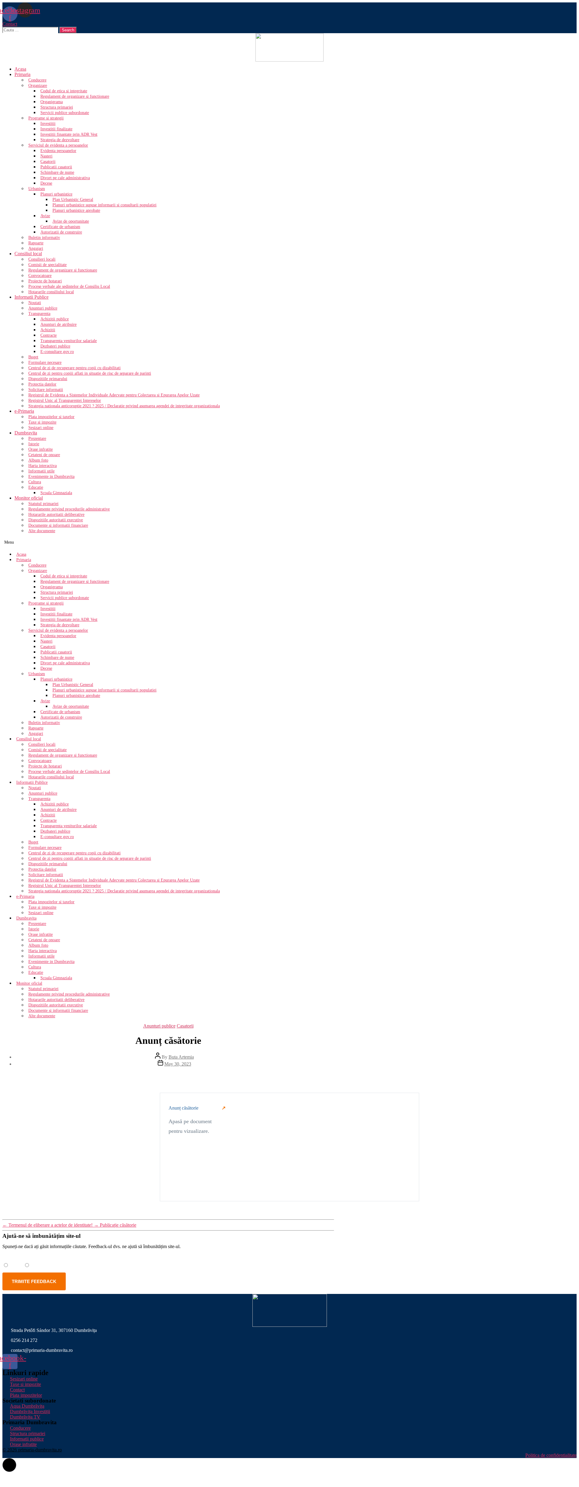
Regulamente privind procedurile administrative (69, 509)
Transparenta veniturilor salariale (68, 340)
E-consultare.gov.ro (57, 351)
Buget (33, 357)
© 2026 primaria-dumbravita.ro (32, 1449)
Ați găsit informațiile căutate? (36, 1256)
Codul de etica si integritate (63, 91)
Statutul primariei (43, 503)
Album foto (38, 460)
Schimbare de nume (57, 172)
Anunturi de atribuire (58, 324)
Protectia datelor (42, 384)
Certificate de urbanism (60, 226)
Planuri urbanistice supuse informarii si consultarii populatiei (104, 205)
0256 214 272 (24, 1340)
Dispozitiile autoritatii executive (55, 520)
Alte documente (41, 531)
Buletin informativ (44, 237)
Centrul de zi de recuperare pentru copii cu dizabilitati (74, 368)
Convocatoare (40, 275)
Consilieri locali (41, 259)
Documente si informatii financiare (58, 525)
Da (13, 1264)
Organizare (37, 85)
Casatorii (47, 161)
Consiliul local (28, 253)
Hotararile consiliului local (51, 292)
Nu (35, 1264)
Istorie (33, 444)
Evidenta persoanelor (58, 150)
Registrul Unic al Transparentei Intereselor (64, 400)
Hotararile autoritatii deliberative (56, 514)
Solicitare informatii (45, 389)
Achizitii (47, 330)
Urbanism (36, 188)
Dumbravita (25, 432)
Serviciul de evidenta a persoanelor (58, 145)
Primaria (22, 74)
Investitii (47, 123)
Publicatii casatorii (56, 167)
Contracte (48, 335)
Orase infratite (40, 449)
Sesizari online (40, 427)
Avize (45, 216)
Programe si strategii (46, 118)
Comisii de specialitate (47, 264)
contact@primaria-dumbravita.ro (42, 1350)
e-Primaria (24, 411)
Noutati (34, 302)
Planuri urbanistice (56, 194)
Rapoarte (35, 243)
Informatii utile (41, 471)
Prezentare (37, 438)
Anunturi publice (42, 308)
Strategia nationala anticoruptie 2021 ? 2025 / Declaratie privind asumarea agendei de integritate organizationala (124, 406)
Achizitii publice (54, 319)
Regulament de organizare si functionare (74, 96)
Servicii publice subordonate (64, 112)
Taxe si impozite (42, 422)
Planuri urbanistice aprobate (76, 210)
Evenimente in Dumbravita (51, 476)
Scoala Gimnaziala (56, 493)
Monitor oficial (28, 497)
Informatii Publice (31, 297)
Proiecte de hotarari (45, 281)
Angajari (35, 248)
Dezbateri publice (55, 346)
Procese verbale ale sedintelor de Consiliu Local (69, 286)
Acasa (20, 68)
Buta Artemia (181, 1057)
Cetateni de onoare (44, 455)
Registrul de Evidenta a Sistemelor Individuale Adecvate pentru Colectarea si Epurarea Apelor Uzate (114, 395)
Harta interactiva (42, 465)
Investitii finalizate (56, 129)
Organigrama (51, 102)
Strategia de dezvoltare (59, 140)
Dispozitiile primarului (47, 379)
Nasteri (46, 156)
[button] (9, 24)
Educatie (35, 487)
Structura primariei (56, 107)
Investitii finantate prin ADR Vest (68, 134)
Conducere (37, 80)
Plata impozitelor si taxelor (51, 417)
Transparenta (39, 313)
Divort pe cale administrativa (65, 178)
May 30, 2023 (177, 1063)
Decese (46, 183)
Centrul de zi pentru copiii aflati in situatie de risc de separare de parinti (89, 373)
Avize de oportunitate (70, 221)
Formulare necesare (45, 362)
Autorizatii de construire (61, 232)
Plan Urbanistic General (72, 199)
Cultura (34, 482)
